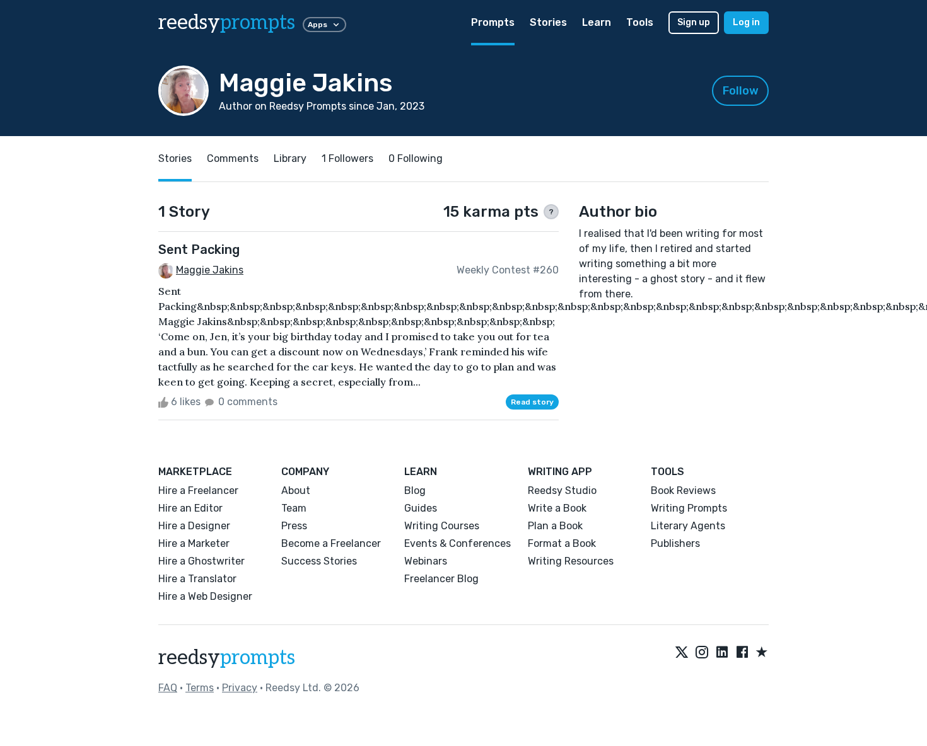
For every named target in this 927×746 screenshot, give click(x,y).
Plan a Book (555, 526)
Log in (746, 22)
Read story (532, 402)
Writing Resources (571, 561)
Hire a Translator (197, 579)
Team (293, 508)
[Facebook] (742, 652)
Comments (233, 158)
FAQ (167, 688)
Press (294, 526)
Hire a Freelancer (198, 490)
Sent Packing (199, 249)
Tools (639, 22)
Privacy (239, 688)
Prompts (493, 22)
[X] (681, 652)
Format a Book (562, 543)
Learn (596, 22)
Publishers (675, 543)
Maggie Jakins (209, 270)
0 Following (415, 158)
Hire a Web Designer (205, 596)
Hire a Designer (194, 526)
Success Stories (319, 561)
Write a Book (557, 508)
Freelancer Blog (441, 579)
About (295, 490)
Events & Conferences (457, 543)
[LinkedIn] (722, 652)
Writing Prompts (689, 508)
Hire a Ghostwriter (201, 561)
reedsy (226, 23)
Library (290, 158)
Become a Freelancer (331, 543)
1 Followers (347, 158)
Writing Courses (441, 526)
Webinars (425, 561)
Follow (741, 91)
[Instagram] (701, 652)
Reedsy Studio (562, 490)
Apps (317, 24)
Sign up (693, 22)
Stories (548, 22)
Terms (199, 688)
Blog (415, 490)
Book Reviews (683, 490)
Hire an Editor (190, 508)
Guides (420, 508)
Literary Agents (688, 526)
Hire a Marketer (194, 543)
